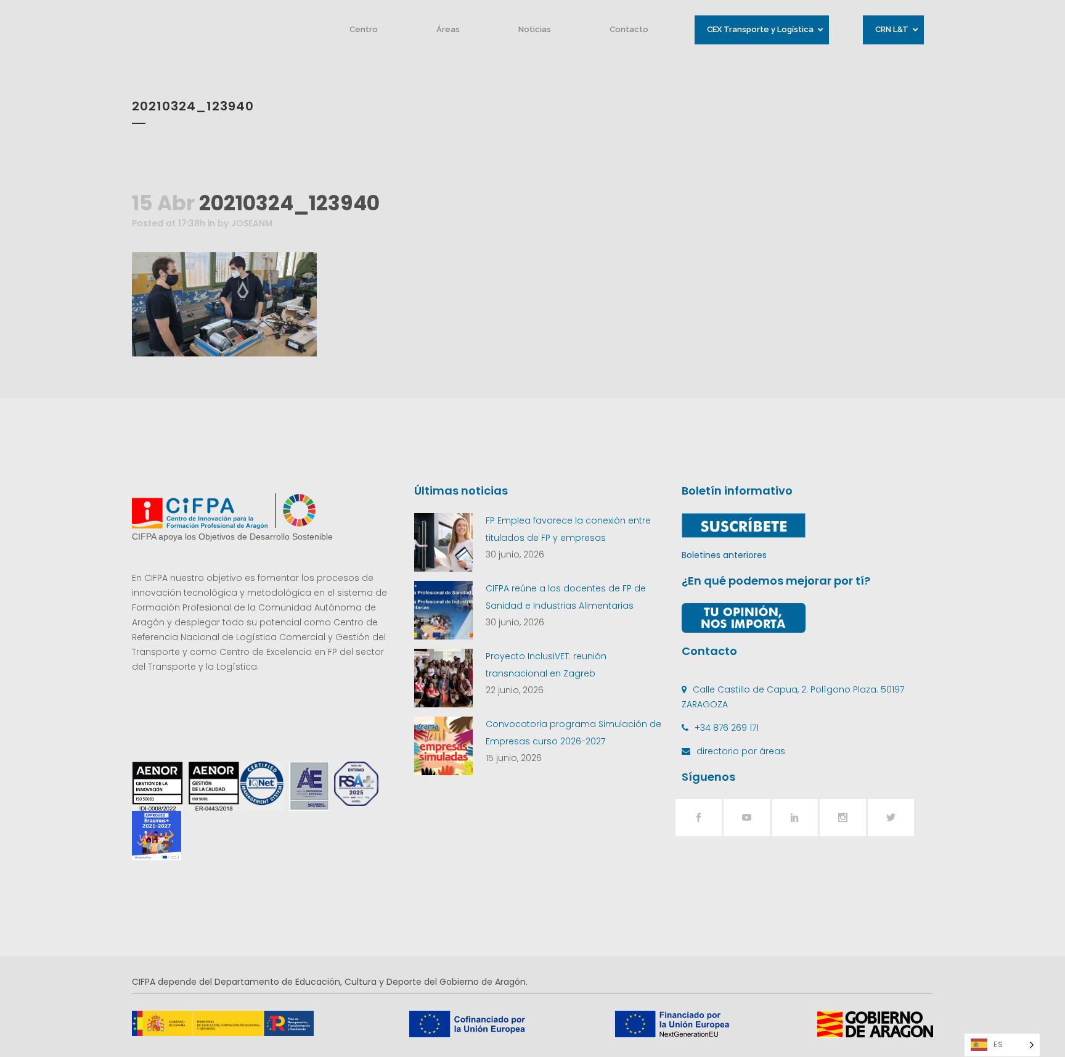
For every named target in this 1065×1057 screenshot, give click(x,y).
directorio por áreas (740, 751)
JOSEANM (251, 223)
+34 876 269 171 (727, 728)
